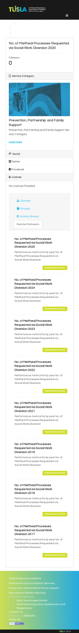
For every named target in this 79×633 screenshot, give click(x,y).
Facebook (17, 169)
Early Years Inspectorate (31, 600)
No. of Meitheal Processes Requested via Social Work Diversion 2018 (33, 489)
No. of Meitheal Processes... (34, 33)
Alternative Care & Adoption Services (32, 583)
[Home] (10, 23)
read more (15, 142)
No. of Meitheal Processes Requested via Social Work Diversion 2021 (33, 407)
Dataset (25, 200)
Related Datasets (28, 224)
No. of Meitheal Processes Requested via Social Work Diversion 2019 (33, 448)
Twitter (15, 161)
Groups (25, 208)
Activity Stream (29, 216)
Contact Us (16, 612)
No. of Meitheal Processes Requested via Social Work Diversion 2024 (33, 283)
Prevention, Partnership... (32, 28)
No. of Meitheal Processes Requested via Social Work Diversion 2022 (33, 365)
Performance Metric (54, 268)
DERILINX (29, 615)
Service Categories (32, 23)
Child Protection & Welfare (25, 578)
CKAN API (15, 619)
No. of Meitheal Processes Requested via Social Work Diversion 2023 (33, 324)
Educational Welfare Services (27, 593)
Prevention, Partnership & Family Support (34, 588)
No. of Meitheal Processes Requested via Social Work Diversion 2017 (33, 530)
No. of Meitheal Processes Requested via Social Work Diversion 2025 (33, 242)
